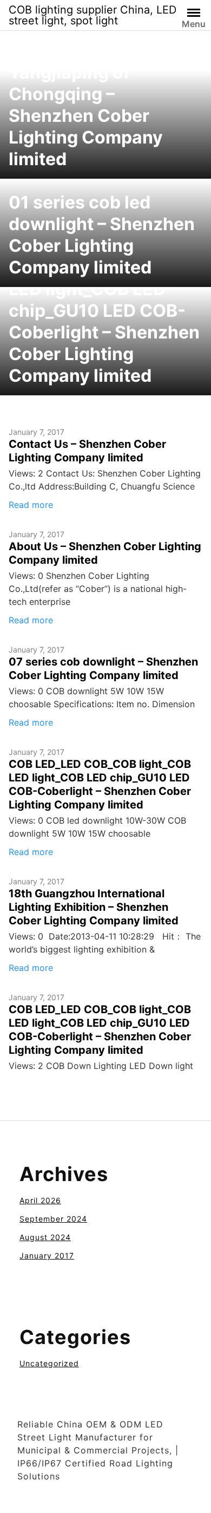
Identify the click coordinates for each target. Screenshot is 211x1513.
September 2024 (53, 1218)
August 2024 (45, 1237)
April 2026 (40, 1200)
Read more (31, 504)
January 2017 (46, 1255)
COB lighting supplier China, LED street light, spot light (92, 15)
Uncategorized (49, 1363)
